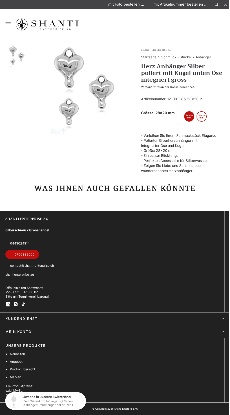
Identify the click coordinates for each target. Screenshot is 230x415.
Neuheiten (17, 359)
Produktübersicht (22, 374)
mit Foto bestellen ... (126, 4)
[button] (222, 4)
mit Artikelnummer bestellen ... (180, 4)
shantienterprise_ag (19, 279)
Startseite (147, 57)
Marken (15, 382)
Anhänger (201, 57)
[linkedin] (8, 309)
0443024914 (20, 248)
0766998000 (25, 259)
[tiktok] (23, 309)
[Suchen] (216, 4)
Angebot (16, 366)
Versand (144, 87)
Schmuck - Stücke (174, 57)
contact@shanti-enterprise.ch (32, 270)
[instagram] (15, 309)
